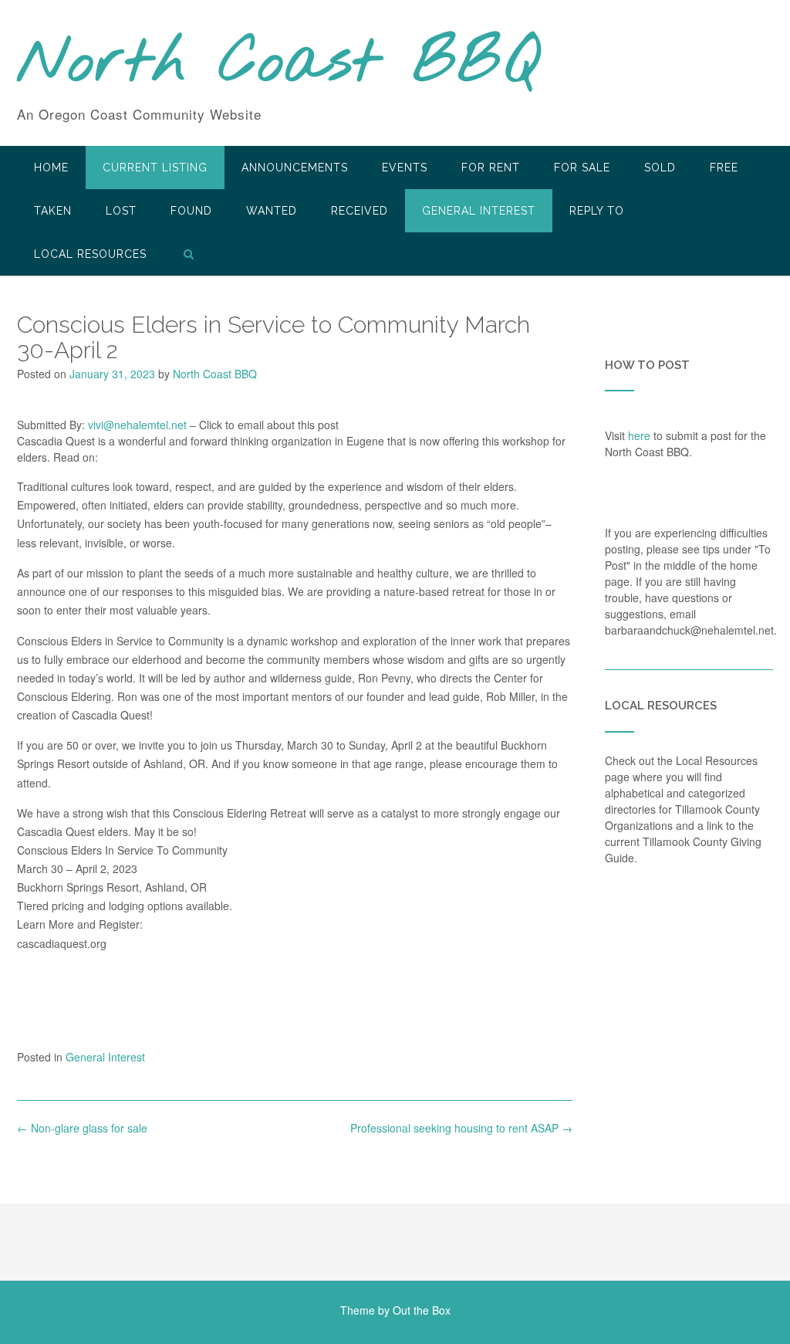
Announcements (294, 167)
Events (404, 167)
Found (191, 211)
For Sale (582, 167)
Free (724, 167)
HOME (51, 167)
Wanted (271, 211)
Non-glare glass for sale (82, 1128)
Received (359, 211)
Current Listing (155, 167)
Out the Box (422, 1310)
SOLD (660, 167)
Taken (53, 211)
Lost (121, 211)
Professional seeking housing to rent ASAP (461, 1128)
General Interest (478, 211)
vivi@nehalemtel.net (137, 424)
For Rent (490, 167)
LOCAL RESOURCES (90, 254)
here (639, 435)
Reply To (596, 211)
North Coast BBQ (278, 64)
